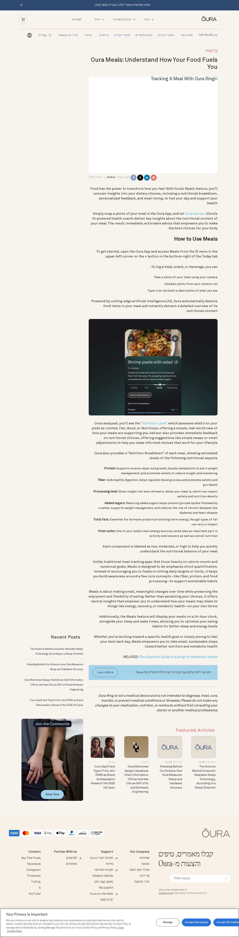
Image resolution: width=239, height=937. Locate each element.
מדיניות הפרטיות (166, 893)
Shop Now (52, 794)
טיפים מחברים (144, 35)
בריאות (104, 35)
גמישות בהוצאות (102, 876)
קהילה (111, 762)
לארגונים (76, 19)
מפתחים (71, 864)
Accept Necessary (196, 922)
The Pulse (207, 35)
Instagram (33, 870)
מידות (109, 864)
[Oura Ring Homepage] (208, 18)
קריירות (144, 876)
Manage (168, 922)
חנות (147, 19)
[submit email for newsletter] (226, 878)
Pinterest (34, 876)
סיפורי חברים (122, 35)
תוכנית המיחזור (103, 870)
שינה (89, 35)
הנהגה (145, 864)
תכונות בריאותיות (122, 19)
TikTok (36, 881)
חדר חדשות (141, 881)
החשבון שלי (105, 887)
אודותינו (144, 858)
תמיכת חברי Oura (101, 858)
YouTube (35, 893)
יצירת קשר (106, 899)
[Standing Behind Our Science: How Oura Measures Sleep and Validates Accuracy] (170, 747)
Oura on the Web (101, 893)
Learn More (105, 672)
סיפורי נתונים (166, 35)
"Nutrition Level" (154, 423)
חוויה (97, 19)
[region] (119, 922)
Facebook (34, 864)
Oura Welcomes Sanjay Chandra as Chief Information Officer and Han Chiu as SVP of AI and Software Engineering (136, 779)
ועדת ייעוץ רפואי (139, 870)
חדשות (144, 762)
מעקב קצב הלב (103, 881)
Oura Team (123, 177)
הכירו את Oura (69, 35)
